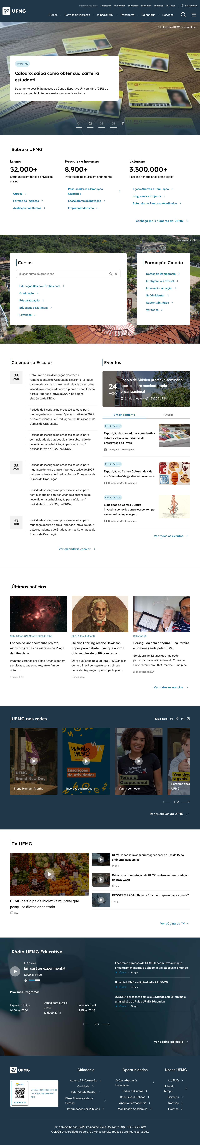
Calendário (148, 14)
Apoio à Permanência (132, 1103)
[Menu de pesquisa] (183, 14)
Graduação (26, 293)
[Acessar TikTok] (177, 718)
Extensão (25, 314)
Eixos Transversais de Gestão (79, 1101)
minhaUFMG (105, 14)
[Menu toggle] (194, 14)
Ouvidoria (83, 1086)
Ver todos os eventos (168, 536)
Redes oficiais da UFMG (166, 814)
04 (113, 123)
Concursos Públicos (132, 1097)
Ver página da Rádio (168, 1042)
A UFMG (173, 1080)
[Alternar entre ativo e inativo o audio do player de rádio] (26, 980)
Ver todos (170, 5)
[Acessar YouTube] (182, 718)
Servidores (133, 5)
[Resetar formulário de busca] (116, 274)
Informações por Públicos (83, 1109)
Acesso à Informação (83, 1080)
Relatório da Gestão (83, 1092)
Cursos (53, 14)
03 (101, 123)
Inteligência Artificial (160, 281)
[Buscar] (111, 274)
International (191, 5)
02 (90, 123)
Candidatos (105, 5)
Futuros (168, 415)
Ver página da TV (173, 923)
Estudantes (119, 5)
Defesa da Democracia (161, 273)
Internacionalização (159, 288)
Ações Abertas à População (126, 1083)
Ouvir (122, 972)
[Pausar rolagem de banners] (123, 124)
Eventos (173, 1109)
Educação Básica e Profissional (39, 286)
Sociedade (146, 5)
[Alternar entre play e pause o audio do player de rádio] (15, 971)
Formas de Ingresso (77, 14)
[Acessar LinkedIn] (188, 718)
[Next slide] (186, 801)
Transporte (127, 14)
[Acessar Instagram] (171, 718)
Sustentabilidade (157, 302)
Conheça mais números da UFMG (159, 221)
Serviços (167, 14)
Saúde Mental (155, 295)
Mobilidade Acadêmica (133, 1109)
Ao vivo (31, 963)
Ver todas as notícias (168, 687)
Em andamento (124, 415)
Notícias (173, 1103)
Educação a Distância (33, 307)
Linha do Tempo (169, 1089)
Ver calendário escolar (75, 549)
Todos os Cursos (132, 1091)
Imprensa (158, 5)
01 (78, 123)
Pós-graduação (29, 300)
